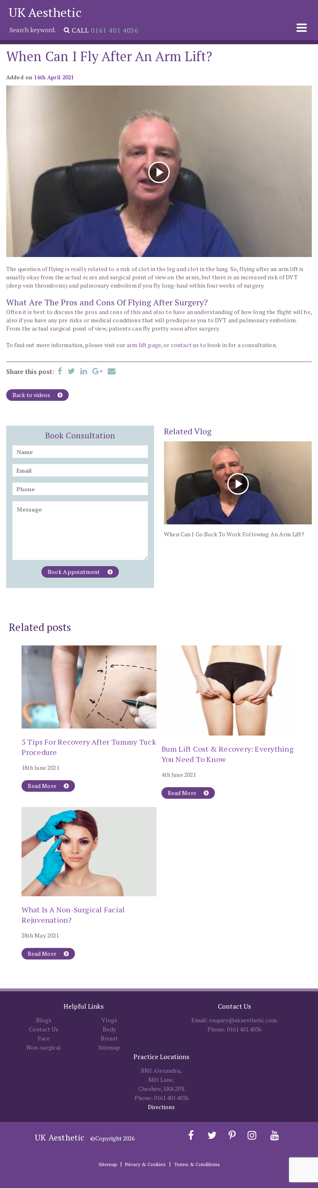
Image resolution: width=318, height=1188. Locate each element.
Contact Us (43, 1029)
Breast (109, 1038)
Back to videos (31, 395)
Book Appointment (74, 572)
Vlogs (109, 1020)
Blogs (43, 1020)
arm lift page (144, 345)
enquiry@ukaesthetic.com (243, 1020)
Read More (43, 786)
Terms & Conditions (197, 1164)
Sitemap (109, 1047)
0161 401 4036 (114, 30)
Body (109, 1029)
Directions (161, 1107)
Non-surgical (43, 1047)
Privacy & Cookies (145, 1164)
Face (44, 1038)
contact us (185, 345)
